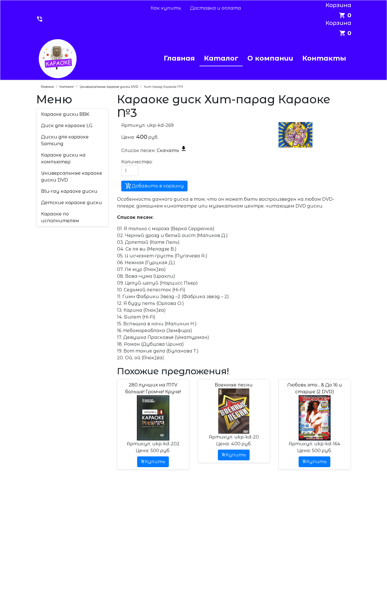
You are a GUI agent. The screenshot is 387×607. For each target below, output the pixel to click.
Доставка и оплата (215, 8)
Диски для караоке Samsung (65, 140)
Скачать (172, 150)
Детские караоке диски (71, 202)
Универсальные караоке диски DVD (71, 176)
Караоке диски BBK (65, 114)
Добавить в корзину (154, 186)
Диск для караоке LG (67, 125)
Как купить (166, 8)
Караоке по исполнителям (60, 217)
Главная (179, 58)
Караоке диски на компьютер (63, 158)
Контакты (324, 58)
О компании (270, 58)
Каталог (221, 58)
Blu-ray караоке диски (69, 191)
